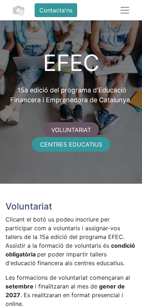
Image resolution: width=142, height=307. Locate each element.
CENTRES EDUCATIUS (71, 144)
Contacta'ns (55, 10)
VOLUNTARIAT (71, 129)
